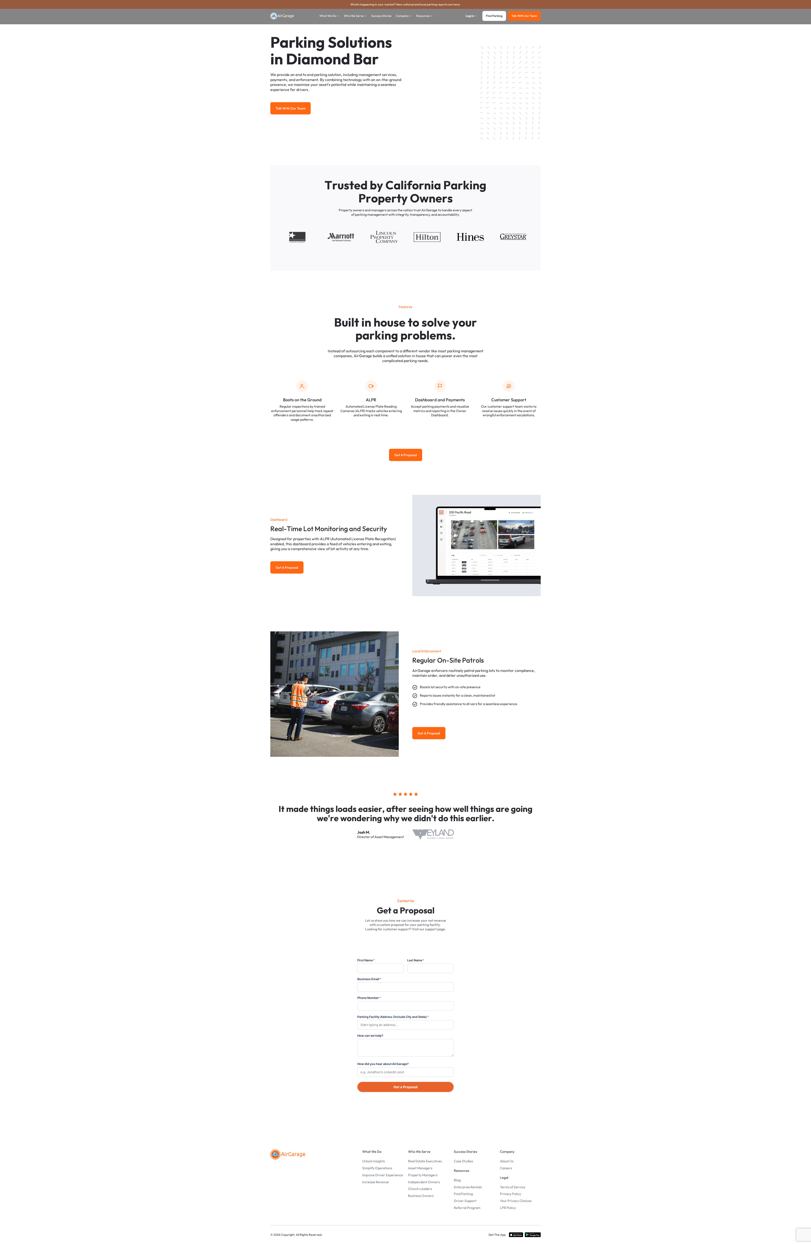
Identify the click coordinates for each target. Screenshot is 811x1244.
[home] (282, 16)
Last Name (415, 960)
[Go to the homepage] (287, 1154)
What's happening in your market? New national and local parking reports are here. (405, 4)
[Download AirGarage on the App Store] (516, 1234)
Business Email (369, 979)
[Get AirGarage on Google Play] (533, 1234)
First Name (366, 960)
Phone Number (369, 998)
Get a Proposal (405, 1087)
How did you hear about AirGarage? (383, 1064)
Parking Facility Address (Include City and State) (393, 1017)
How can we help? (370, 1035)
